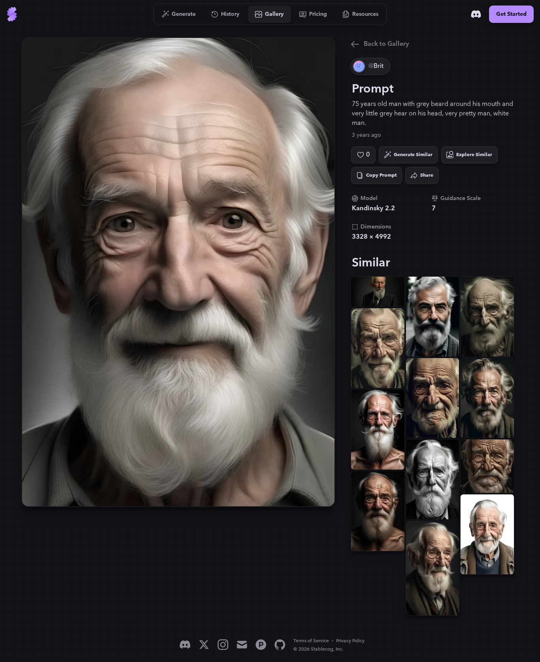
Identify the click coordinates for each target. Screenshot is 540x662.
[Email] (241, 644)
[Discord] (476, 14)
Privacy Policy (350, 640)
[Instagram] (222, 644)
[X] (203, 644)
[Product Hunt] (260, 644)
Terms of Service (311, 640)
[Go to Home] (12, 14)
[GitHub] (279, 644)
